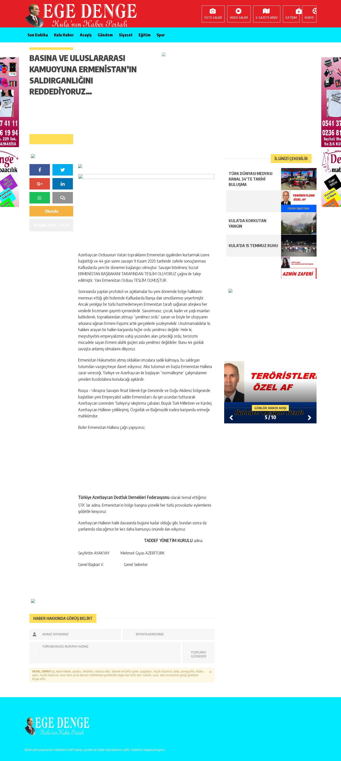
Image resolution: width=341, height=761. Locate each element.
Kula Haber (64, 34)
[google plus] (39, 184)
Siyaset (126, 34)
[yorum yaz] (62, 197)
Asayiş (86, 34)
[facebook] (39, 170)
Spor (161, 34)
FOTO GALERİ (213, 17)
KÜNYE (309, 17)
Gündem (105, 34)
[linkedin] (62, 184)
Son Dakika (37, 34)
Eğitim (145, 34)
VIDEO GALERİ (239, 17)
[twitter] (62, 170)
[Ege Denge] (56, 16)
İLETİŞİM (291, 17)
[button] (310, 417)
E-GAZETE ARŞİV (267, 17)
